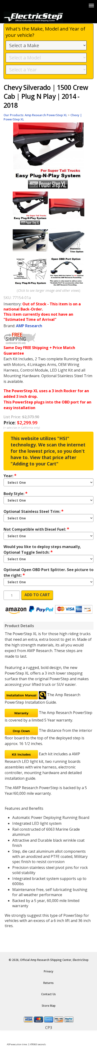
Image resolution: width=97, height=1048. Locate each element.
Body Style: (16, 493)
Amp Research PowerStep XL (46, 115)
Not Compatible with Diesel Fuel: (36, 529)
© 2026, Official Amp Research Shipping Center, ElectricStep (49, 960)
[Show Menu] (91, 5)
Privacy (48, 971)
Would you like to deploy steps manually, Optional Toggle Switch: (42, 549)
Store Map (49, 1006)
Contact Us (48, 994)
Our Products (13, 115)
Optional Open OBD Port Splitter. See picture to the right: (48, 572)
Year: (10, 475)
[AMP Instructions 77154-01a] (21, 694)
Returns (48, 983)
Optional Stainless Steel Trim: (34, 511)
